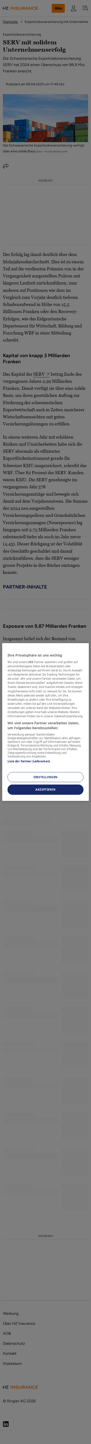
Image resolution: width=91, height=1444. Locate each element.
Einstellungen (45, 777)
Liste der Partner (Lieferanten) (29, 761)
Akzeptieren (45, 790)
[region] (45, 722)
